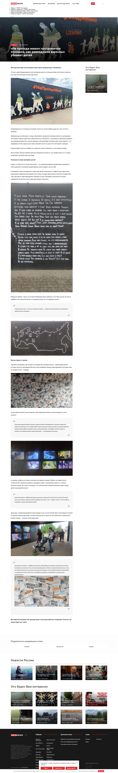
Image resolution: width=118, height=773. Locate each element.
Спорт (37, 762)
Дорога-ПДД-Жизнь (63, 3)
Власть (48, 745)
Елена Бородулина (101, 51)
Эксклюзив (51, 3)
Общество (49, 757)
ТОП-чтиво (75, 3)
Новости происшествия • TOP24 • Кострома (24, 11)
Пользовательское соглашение (69, 744)
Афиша (37, 745)
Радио (87, 741)
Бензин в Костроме (39, 3)
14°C (93, 3)
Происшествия (40, 759)
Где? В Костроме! (40, 749)
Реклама (87, 739)
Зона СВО (49, 752)
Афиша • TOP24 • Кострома (19, 8)
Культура (38, 754)
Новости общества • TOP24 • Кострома (23, 9)
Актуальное (50, 743)
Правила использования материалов (70, 739)
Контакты (98, 739)
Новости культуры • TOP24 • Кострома (23, 12)
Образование (39, 757)
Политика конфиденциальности (69, 741)
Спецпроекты (50, 759)
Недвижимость (51, 754)
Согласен (101, 771)
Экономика (39, 765)
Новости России (51, 740)
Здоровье (38, 752)
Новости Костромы (38, 740)
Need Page (25, 767)
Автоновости (39, 743)
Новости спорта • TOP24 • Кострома (22, 13)
